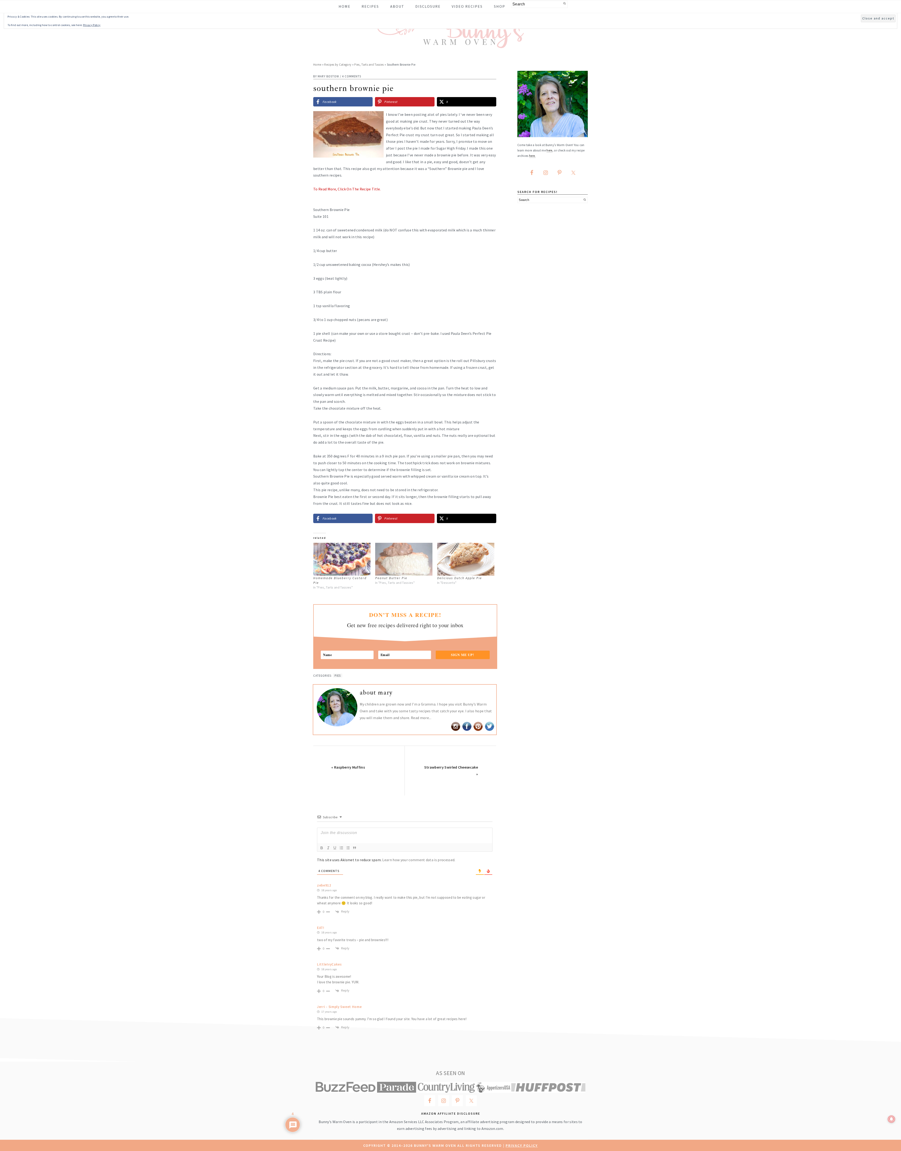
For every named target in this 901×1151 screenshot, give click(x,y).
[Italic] (328, 848)
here (549, 150)
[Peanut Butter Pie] (403, 559)
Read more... (421, 717)
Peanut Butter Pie (391, 578)
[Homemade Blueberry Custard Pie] (341, 559)
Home (317, 64)
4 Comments (351, 76)
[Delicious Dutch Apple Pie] (465, 559)
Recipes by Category (337, 64)
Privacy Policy (522, 1145)
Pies (338, 675)
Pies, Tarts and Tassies (369, 64)
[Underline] (335, 848)
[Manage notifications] (891, 1119)
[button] (489, 117)
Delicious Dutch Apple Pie (459, 578)
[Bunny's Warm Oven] (450, 45)
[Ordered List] (341, 848)
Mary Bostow (328, 76)
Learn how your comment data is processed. (418, 859)
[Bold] (321, 848)
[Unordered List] (348, 848)
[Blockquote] (354, 848)
